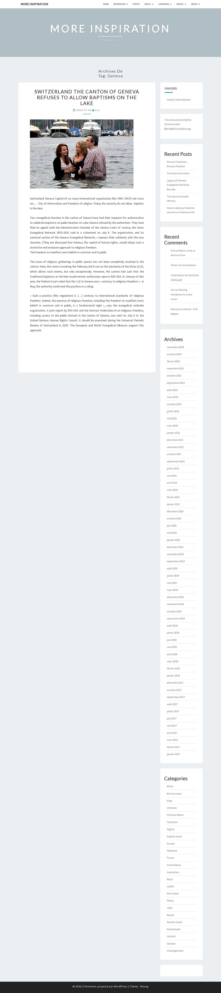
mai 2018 (172, 647)
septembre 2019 (176, 561)
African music (174, 793)
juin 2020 (172, 525)
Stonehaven (189, 265)
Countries (163, 4)
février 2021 (173, 497)
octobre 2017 (174, 690)
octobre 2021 (174, 454)
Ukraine (171, 943)
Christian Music (175, 814)
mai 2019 (172, 582)
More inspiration (34, 4)
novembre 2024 (175, 347)
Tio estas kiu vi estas (178, 173)
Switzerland (173, 929)
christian (172, 807)
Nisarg (144, 986)
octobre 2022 (174, 404)
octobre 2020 (174, 518)
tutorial (171, 936)
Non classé (173, 893)
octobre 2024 (174, 354)
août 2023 (172, 390)
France (170, 857)
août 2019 (172, 568)
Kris (173, 250)
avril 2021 (172, 482)
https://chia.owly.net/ (179, 99)
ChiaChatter (177, 275)
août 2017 (172, 704)
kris (97, 110)
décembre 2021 (175, 439)
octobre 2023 (174, 375)
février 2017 (173, 747)
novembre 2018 (175, 604)
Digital (180, 4)
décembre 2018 (175, 597)
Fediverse (172, 850)
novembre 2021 (175, 447)
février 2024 (173, 361)
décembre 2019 (175, 547)
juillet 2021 (173, 468)
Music (148, 4)
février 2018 (173, 668)
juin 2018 (172, 639)
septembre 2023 (176, 382)
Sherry (174, 309)
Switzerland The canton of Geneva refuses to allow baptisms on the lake (86, 97)
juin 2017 (172, 718)
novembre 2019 (175, 554)
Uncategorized (175, 950)
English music (174, 836)
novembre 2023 (175, 368)
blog (169, 800)
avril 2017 (172, 732)
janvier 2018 (173, 675)
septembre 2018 (176, 618)
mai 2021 (172, 475)
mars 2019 (172, 589)
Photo (136, 4)
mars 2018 (172, 661)
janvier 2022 (173, 432)
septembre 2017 (176, 697)
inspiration (173, 872)
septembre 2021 (176, 461)
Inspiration (119, 4)
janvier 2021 (173, 504)
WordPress (120, 986)
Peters (174, 265)
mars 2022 (172, 425)
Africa (170, 786)
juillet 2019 (173, 575)
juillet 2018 (173, 632)
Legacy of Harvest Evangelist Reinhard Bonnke (178, 185)
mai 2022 (172, 418)
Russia (170, 915)
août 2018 (172, 625)
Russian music (174, 922)
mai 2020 (172, 532)
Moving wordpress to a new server (181, 294)
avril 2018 (172, 654)
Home (106, 4)
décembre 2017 (175, 682)
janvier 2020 (173, 540)
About (194, 4)
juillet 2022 (173, 411)
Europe (171, 843)
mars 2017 (172, 739)
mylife (170, 886)
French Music (174, 865)
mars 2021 (172, 489)
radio (169, 907)
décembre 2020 (175, 511)
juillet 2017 (173, 711)
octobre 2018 (174, 611)
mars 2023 (172, 397)
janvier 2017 (173, 754)
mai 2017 (172, 725)
